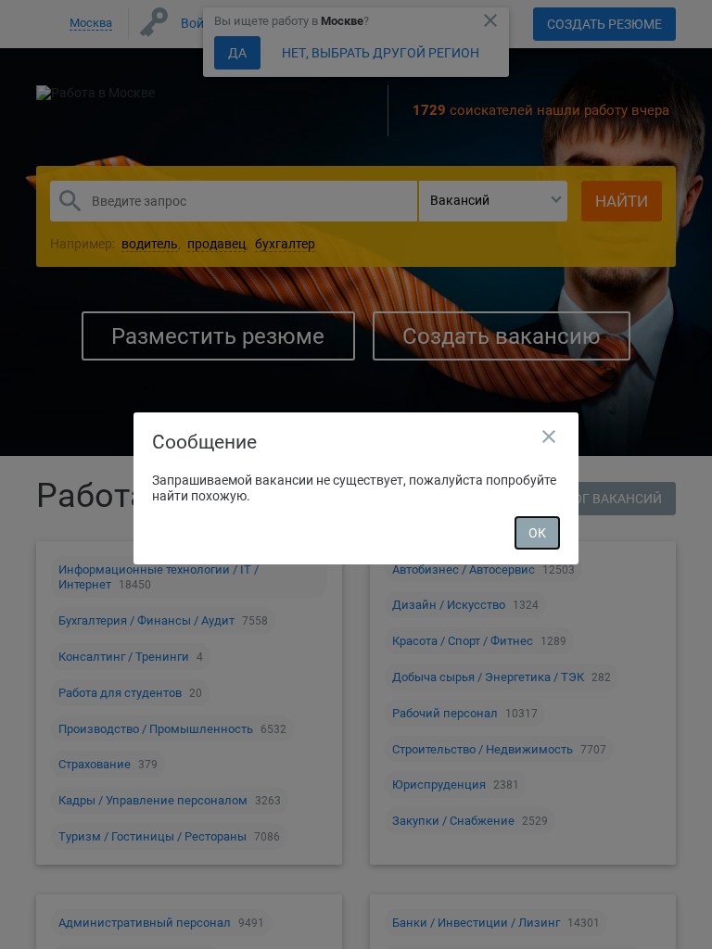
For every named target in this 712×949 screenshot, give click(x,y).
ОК (537, 532)
